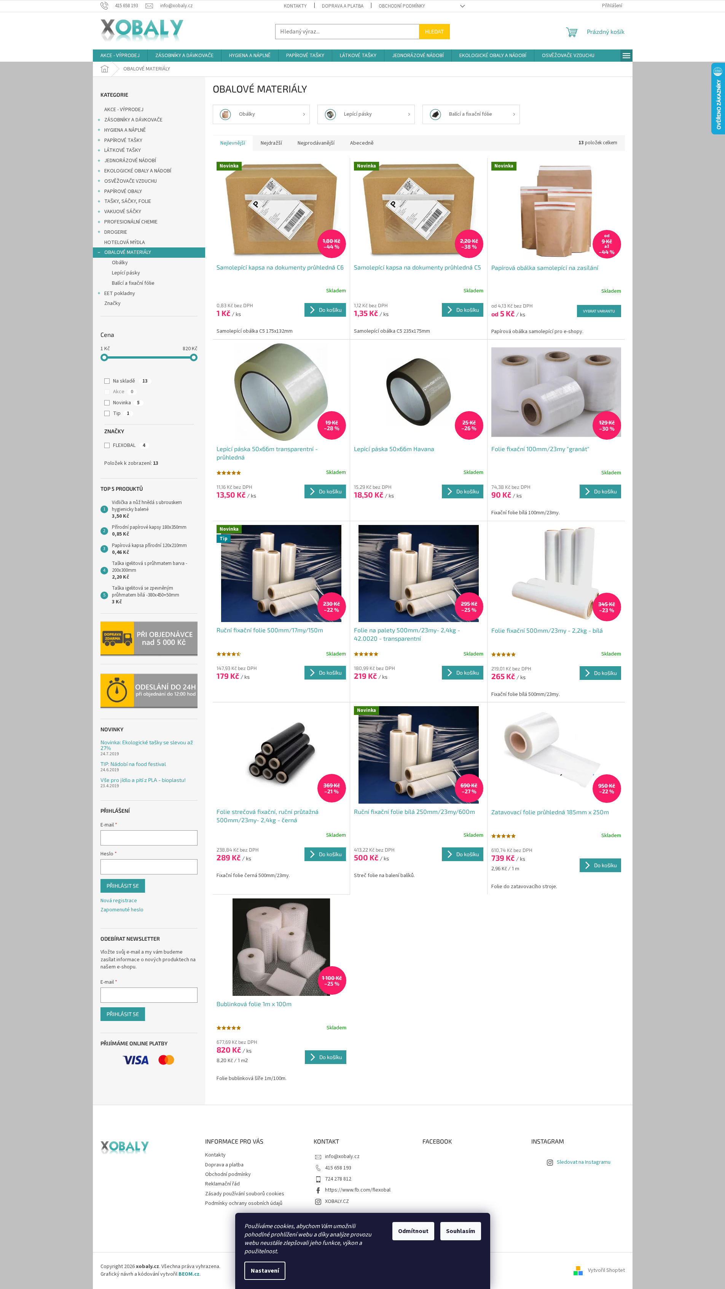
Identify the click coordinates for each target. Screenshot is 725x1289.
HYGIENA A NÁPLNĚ (125, 130)
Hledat (434, 31)
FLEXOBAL (129, 445)
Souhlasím (460, 1231)
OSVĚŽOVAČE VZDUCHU (130, 181)
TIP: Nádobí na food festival (133, 764)
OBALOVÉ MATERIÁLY (127, 252)
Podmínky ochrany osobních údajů (243, 1203)
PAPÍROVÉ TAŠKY (123, 140)
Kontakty (295, 6)
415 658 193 (338, 1168)
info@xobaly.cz (342, 1156)
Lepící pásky (126, 273)
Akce (123, 392)
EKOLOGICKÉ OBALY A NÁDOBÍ (137, 171)
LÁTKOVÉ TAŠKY (122, 150)
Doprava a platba (342, 6)
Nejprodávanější (316, 143)
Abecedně (362, 143)
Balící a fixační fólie (133, 283)
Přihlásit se (123, 885)
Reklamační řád (222, 1184)
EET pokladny (119, 293)
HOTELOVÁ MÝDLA (124, 242)
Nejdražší (271, 143)
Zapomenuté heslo (121, 910)
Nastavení (265, 1271)
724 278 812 (338, 1179)
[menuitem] (120, 55)
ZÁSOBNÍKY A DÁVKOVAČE (133, 120)
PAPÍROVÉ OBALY (123, 191)
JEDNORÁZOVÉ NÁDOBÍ (130, 160)
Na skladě (130, 381)
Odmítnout (413, 1231)
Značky (112, 303)
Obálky (120, 262)
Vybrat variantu (599, 311)
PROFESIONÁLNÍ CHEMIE (131, 222)
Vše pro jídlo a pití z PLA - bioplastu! (143, 780)
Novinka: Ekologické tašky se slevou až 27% (146, 745)
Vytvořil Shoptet (606, 1270)
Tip (121, 413)
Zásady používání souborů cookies (244, 1194)
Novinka (126, 403)
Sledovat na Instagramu (583, 1162)
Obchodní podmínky (402, 6)
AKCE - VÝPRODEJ (123, 109)
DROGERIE (115, 232)
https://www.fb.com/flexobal (357, 1190)
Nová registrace (118, 901)
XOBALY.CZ (337, 1201)
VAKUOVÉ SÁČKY (122, 211)
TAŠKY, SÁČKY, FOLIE (127, 201)
